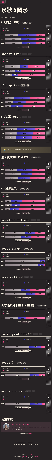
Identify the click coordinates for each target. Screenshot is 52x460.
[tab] (48, 29)
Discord (36, 456)
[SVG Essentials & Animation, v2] (6, 426)
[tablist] (48, 36)
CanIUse (25, 22)
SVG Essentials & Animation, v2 (22, 424)
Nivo (20, 454)
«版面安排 (19, 444)
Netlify (32, 454)
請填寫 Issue (24, 456)
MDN (30, 22)
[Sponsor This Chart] (21, 22)
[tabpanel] (26, 36)
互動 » (33, 444)
